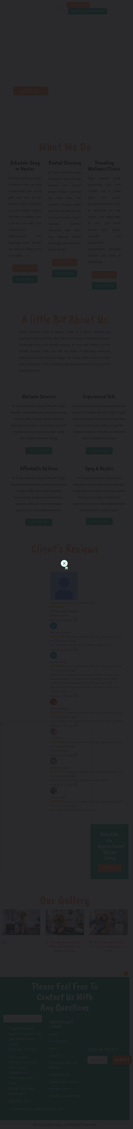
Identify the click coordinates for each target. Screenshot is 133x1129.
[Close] (64, 563)
